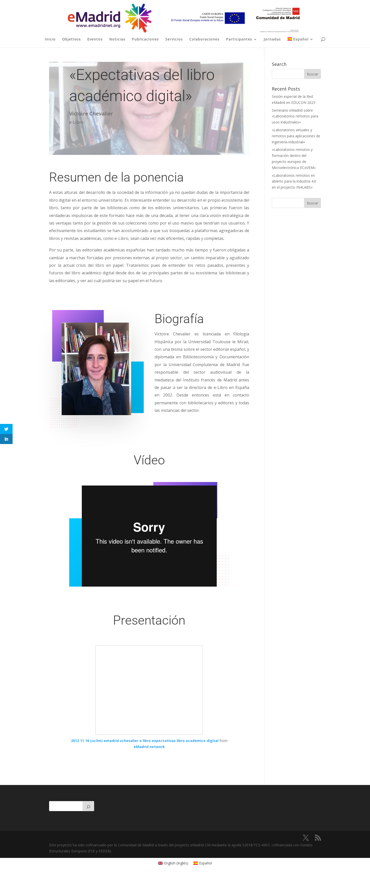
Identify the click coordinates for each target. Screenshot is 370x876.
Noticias (117, 39)
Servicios (174, 39)
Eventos (95, 39)
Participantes (239, 39)
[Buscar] (88, 806)
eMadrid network (149, 746)
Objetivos (71, 39)
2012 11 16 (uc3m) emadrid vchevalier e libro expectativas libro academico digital (144, 740)
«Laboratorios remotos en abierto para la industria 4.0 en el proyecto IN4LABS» (294, 181)
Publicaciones (145, 39)
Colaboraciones (204, 39)
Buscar (312, 203)
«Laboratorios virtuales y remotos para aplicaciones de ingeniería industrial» (296, 135)
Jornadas (272, 39)
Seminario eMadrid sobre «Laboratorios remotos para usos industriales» (295, 116)
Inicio (50, 39)
